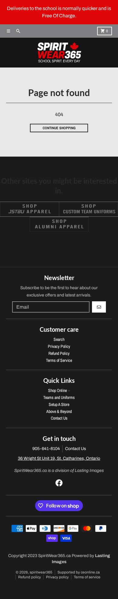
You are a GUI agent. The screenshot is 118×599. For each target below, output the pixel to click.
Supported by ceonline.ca (78, 572)
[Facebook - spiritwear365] (59, 482)
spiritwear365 (41, 572)
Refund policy (29, 577)
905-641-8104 (46, 448)
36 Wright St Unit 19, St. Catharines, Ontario (59, 458)
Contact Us (75, 448)
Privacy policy (57, 577)
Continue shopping (59, 128)
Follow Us (59, 242)
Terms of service (87, 577)
